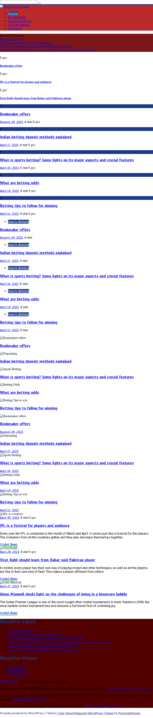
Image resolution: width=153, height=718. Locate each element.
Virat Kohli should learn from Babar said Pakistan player (35, 46)
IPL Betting (17, 17)
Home (13, 13)
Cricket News (18, 25)
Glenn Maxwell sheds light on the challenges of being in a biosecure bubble (47, 50)
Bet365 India (9, 681)
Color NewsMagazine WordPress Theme (85, 713)
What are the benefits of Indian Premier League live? (43, 649)
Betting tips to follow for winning (28, 205)
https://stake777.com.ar (29, 699)
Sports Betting (19, 21)
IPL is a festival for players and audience (25, 43)
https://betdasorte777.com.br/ (129, 688)
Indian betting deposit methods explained (36, 137)
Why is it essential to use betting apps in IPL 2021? (42, 645)
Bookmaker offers (11, 39)
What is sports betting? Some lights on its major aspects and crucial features (67, 160)
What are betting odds (19, 183)
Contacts (15, 29)
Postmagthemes (129, 713)
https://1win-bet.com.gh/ (102, 706)
